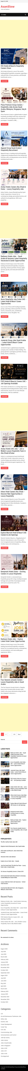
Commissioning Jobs (6, 1032)
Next (19, 734)
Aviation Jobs (4, 1021)
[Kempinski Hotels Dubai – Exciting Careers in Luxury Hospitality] (5, 812)
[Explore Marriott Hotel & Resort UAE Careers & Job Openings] (5, 803)
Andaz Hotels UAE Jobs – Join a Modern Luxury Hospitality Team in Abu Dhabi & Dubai (13, 451)
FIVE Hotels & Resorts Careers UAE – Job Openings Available (14, 382)
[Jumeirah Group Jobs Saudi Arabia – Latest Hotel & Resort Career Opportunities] (5, 770)
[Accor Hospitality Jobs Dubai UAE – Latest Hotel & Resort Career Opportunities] (5, 762)
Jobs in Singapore (5, 1045)
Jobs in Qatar (4, 1040)
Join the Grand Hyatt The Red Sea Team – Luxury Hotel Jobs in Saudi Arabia (13, 866)
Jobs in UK (4, 1051)
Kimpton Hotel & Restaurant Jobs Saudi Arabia (13, 846)
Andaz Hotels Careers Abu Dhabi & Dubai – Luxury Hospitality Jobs (13, 188)
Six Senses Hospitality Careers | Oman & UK (12, 871)
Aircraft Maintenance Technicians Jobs (11, 1016)
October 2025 (4, 970)
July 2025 (3, 978)
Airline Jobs (4, 1019)
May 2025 (3, 983)
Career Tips (4, 1027)
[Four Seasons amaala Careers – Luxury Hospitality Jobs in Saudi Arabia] (5, 828)
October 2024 (4, 1002)
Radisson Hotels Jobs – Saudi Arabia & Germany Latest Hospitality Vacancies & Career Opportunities (14, 258)
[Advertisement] (14, 34)
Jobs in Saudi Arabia (6, 1043)
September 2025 (5, 973)
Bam (4, 1068)
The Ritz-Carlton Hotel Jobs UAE (9, 842)
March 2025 (4, 989)
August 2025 (4, 975)
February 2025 (4, 991)
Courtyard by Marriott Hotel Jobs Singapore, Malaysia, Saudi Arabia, (12, 888)
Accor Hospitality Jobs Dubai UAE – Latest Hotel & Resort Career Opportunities (13, 301)
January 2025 (4, 994)
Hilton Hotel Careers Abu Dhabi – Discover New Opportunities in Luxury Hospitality (13, 494)
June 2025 (3, 981)
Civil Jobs (3, 1029)
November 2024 (5, 999)
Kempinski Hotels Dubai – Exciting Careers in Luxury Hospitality (13, 573)
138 (14, 734)
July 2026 (3, 951)
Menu (4, 14)
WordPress (23, 1067)
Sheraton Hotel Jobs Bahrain (8, 856)
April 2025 (3, 986)
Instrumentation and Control (8, 1035)
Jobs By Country (5, 1037)
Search (3, 739)
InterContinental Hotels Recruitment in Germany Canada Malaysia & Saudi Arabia (13, 876)
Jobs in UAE (4, 1048)
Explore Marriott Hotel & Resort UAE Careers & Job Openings (13, 534)
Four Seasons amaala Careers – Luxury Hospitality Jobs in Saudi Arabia (12, 682)
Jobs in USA (4, 1053)
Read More (5, 81)
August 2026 (4, 949)
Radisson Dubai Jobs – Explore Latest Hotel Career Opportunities (13, 640)
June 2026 (3, 954)
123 (2, 1013)
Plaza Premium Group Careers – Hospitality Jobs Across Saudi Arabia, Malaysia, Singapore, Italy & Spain (13, 108)
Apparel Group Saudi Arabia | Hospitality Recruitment (11, 149)
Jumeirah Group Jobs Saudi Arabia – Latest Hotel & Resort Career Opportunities (13, 342)
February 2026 (4, 959)
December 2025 (5, 965)
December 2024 (5, 996)
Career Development (6, 1024)
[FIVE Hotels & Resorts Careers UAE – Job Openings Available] (5, 779)
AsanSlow (8, 6)
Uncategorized (5, 1056)
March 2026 (4, 957)
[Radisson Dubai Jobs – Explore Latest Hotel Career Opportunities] (5, 820)
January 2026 (4, 962)
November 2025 (5, 967)
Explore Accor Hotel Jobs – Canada (10, 861)
